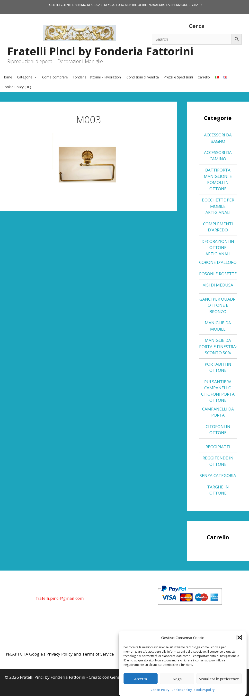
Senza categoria (218, 475)
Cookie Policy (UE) (16, 87)
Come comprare (55, 77)
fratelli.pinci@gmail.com (60, 598)
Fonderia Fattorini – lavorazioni (97, 77)
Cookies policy (182, 690)
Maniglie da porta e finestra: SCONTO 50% (218, 346)
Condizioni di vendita (142, 77)
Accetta (140, 678)
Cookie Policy (160, 690)
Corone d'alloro (218, 262)
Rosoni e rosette (218, 273)
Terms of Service (98, 654)
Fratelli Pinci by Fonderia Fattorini (100, 51)
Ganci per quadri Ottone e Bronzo (218, 305)
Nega (177, 678)
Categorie (24, 77)
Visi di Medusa (218, 285)
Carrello (204, 77)
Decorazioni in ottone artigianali (218, 247)
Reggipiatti (217, 446)
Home (7, 77)
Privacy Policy (59, 654)
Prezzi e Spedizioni (178, 77)
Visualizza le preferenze (219, 678)
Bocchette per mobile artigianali (218, 206)
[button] (239, 637)
